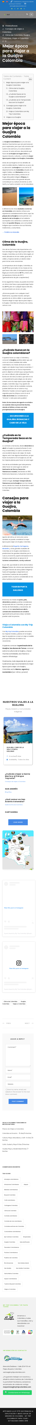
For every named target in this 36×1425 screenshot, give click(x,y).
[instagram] (24, 8)
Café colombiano (9, 1200)
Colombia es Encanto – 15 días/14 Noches (17, 1133)
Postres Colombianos (11, 1252)
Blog (6, 792)
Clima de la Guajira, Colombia (16, 89)
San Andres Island (23, 1263)
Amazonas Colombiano (11, 1184)
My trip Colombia (12, 631)
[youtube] (21, 8)
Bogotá (16, 546)
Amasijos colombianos (11, 1179)
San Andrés (7, 1268)
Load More (18, 822)
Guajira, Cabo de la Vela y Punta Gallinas (15, 749)
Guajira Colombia (9, 1242)
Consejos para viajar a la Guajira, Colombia (16, 106)
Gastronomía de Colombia (14, 805)
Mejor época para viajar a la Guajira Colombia (17, 83)
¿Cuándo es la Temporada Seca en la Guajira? (19, 101)
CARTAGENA (11, 812)
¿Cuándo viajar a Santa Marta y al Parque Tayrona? (17, 776)
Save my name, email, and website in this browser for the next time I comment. (17, 1092)
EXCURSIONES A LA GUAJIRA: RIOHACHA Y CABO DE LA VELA (18, 419)
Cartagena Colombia (11, 1205)
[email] (11, 8)
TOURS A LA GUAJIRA (11, 232)
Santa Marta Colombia (11, 1273)
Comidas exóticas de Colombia (14, 1226)
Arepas (26, 1184)
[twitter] (17, 8)
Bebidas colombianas (11, 1189)
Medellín (5, 549)
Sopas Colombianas (10, 1279)
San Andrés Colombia (22, 1268)
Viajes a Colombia (20, 38)
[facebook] (14, 8)
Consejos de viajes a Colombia (15, 781)
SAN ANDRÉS (11, 789)
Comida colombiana (10, 1216)
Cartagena (24, 546)
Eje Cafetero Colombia (11, 1237)
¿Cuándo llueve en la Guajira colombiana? (17, 95)
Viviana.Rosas (11, 25)
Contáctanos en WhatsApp (19, 1392)
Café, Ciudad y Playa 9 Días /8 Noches (15, 1144)
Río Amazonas (8, 1263)
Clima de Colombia (13, 35)
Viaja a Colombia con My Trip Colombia (19, 112)
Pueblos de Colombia (11, 1258)
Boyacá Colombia (9, 1195)
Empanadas (27, 1237)
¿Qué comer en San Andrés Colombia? (15, 800)
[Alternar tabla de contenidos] (29, 79)
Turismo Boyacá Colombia (12, 1284)
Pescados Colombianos (11, 1247)
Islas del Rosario (25, 1242)
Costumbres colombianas (12, 1231)
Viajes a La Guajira (13, 117)
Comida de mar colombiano (13, 1221)
